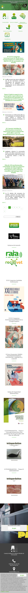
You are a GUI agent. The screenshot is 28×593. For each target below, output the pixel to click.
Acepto (14, 528)
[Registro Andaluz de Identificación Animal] (14, 254)
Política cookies (5, 591)
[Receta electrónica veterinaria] (14, 262)
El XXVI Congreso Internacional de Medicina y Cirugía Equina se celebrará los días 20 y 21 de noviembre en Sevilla (13, 59)
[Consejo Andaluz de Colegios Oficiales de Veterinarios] (3, 6)
